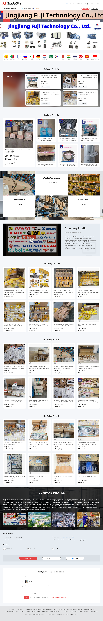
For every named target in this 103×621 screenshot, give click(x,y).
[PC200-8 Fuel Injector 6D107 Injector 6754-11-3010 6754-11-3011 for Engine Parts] (88, 464)
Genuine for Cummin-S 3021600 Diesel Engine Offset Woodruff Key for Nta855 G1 (14, 367)
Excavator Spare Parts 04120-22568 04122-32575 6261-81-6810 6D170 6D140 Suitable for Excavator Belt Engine (88, 443)
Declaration (68, 614)
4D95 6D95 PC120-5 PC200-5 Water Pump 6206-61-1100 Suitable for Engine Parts (39, 443)
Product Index (79, 609)
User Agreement (60, 614)
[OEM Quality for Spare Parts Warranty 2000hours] (88, 312)
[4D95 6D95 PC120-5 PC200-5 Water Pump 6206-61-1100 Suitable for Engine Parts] (39, 430)
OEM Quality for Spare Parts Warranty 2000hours (87, 325)
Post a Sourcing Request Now (58, 597)
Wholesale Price (53, 609)
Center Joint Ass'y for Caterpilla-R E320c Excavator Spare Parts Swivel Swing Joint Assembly (64, 325)
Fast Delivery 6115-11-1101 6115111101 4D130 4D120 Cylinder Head (14, 477)
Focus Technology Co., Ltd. (41, 614)
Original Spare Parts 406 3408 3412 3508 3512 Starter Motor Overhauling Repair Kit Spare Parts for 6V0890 (63, 291)
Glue (73, 537)
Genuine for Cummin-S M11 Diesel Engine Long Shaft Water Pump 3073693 (88, 367)
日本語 (66, 611)
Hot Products (12, 609)
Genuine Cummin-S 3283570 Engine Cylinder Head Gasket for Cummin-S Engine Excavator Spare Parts (13, 401)
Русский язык (35, 611)
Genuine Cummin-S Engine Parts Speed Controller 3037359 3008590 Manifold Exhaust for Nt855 (63, 401)
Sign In (66, 3)
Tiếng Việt (86, 611)
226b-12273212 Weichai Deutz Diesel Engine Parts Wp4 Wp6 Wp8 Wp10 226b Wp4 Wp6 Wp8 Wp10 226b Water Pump (45, 165)
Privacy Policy (75, 614)
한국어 (62, 611)
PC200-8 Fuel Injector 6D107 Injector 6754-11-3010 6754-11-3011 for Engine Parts (88, 477)
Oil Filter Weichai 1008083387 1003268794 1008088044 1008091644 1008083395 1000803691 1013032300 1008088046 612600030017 (44, 139)
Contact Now (45, 87)
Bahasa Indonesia (94, 611)
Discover (42, 21)
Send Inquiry (85, 8)
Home (6, 21)
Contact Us (51, 21)
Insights (92, 609)
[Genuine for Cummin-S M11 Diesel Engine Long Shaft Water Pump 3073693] (88, 354)
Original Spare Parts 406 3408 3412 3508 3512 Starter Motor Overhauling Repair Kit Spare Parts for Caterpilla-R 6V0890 (13, 325)
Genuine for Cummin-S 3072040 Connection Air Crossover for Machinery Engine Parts (88, 401)
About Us (25, 21)
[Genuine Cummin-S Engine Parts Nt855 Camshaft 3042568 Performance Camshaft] (39, 388)
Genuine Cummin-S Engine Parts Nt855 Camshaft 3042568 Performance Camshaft (38, 401)
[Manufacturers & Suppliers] (12, 3)
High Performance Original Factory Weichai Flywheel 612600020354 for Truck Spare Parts (67, 165)
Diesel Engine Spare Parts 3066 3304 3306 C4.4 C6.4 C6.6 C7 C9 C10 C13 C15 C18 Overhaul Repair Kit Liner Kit (39, 291)
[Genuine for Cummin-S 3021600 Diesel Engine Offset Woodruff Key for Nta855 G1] (14, 354)
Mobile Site (86, 609)
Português (22, 611)
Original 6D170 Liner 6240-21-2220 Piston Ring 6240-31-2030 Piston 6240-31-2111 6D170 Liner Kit (39, 477)
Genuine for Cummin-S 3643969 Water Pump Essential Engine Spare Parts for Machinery (87, 76)
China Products (20, 609)
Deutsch (46, 611)
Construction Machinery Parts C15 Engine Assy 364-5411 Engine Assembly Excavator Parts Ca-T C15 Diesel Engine (39, 325)
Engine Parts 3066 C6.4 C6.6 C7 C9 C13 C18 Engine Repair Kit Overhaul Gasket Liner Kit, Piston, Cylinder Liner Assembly (50, 93)
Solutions (33, 21)
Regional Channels (70, 609)
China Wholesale (45, 609)
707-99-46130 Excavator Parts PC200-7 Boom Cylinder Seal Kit (87, 93)
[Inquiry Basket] (85, 3)
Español (16, 611)
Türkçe (80, 611)
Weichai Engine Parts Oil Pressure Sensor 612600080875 (18, 151)
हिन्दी (71, 611)
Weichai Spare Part (66, 537)
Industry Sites (62, 609)
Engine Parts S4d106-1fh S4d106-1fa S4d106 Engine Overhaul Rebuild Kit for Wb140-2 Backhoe (63, 443)
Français (28, 611)
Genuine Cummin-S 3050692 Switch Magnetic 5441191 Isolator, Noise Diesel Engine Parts (39, 367)
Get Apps (91, 3)
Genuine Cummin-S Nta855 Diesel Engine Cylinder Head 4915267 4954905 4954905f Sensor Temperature (64, 367)
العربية (57, 611)
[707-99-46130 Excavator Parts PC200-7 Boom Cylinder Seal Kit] (14, 430)
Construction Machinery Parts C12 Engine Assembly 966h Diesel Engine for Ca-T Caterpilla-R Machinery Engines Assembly (88, 291)
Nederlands (52, 611)
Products (16, 21)
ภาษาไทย (75, 611)
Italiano (41, 611)
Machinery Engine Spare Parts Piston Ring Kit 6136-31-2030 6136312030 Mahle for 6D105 (63, 477)
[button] (50, 48)
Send (26, 597)
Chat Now (95, 8)
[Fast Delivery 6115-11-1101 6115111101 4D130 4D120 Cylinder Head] (14, 464)
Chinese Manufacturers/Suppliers (32, 609)
